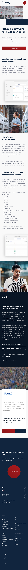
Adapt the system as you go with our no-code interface (13, 355)
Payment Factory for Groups (6, 519)
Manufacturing (18, 538)
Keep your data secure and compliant (12, 344)
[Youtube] (24, 497)
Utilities (16, 540)
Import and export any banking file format (11, 349)
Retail (16, 536)
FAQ (2, 543)
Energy (16, 542)
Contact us (4, 533)
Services (16, 544)
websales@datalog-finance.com (8, 500)
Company (4, 535)
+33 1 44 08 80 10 (6, 502)
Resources (4, 541)
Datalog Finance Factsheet (7, 539)
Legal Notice (4, 545)
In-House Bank (5, 524)
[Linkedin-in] (24, 489)
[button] (14, 307)
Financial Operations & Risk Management (7, 529)
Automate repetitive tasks (9, 361)
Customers (4, 537)
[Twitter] (24, 493)
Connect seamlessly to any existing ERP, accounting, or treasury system (13, 307)
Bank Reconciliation (6, 526)
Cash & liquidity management (5, 522)
